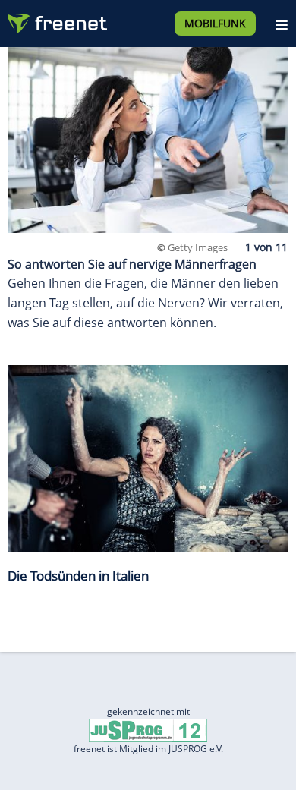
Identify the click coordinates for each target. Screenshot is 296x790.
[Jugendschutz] (148, 729)
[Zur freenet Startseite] (56, 20)
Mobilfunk (215, 23)
